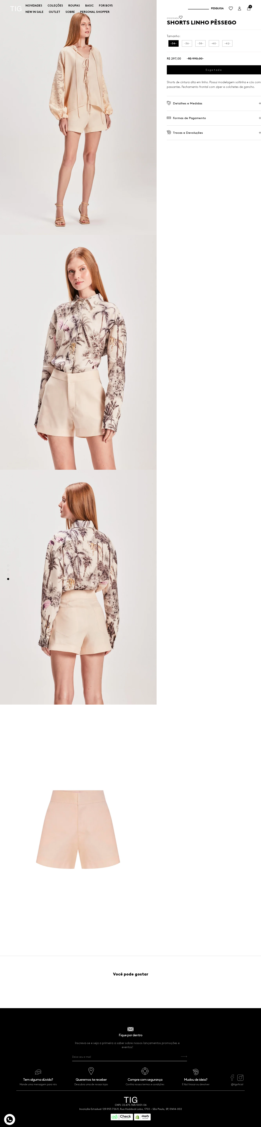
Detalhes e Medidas (187, 103)
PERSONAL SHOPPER (94, 12)
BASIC (89, 5)
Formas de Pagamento (189, 118)
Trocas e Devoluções (188, 133)
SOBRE (70, 12)
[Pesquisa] (206, 9)
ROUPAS (74, 5)
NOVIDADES (33, 5)
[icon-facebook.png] (232, 1080)
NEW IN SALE (34, 12)
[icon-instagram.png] (240, 1080)
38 (200, 43)
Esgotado (214, 69)
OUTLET (54, 12)
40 (214, 43)
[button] (181, 18)
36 (187, 43)
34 (173, 43)
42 (227, 43)
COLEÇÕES (55, 5)
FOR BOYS (106, 5)
